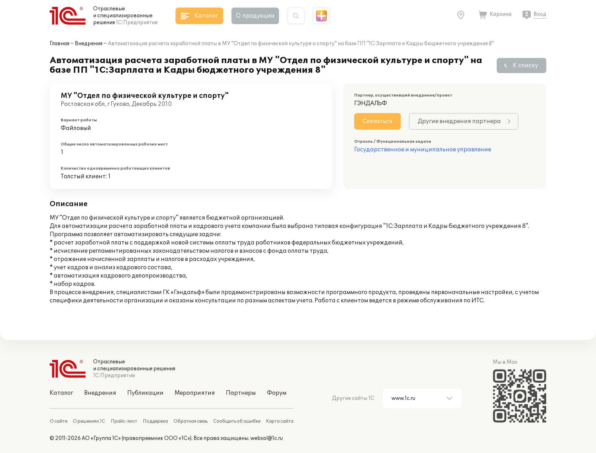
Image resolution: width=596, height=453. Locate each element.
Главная (59, 44)
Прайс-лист (124, 421)
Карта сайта (280, 421)
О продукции (255, 15)
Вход (540, 14)
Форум (276, 393)
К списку (525, 65)
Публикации (145, 393)
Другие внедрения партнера (459, 121)
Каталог (61, 393)
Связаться (377, 121)
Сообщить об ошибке (236, 421)
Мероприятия (195, 393)
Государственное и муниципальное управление (422, 149)
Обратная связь (190, 421)
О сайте (58, 421)
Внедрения (88, 44)
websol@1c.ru (266, 438)
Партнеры (241, 393)
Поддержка (155, 421)
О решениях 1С (89, 421)
